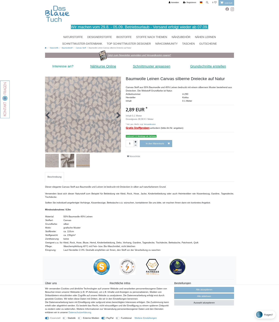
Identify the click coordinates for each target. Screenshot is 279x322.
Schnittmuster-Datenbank (82, 43)
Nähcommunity (166, 43)
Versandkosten (149, 124)
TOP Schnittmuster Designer (129, 43)
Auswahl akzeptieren (204, 302)
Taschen (188, 43)
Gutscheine (208, 43)
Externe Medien (91, 318)
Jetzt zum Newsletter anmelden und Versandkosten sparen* (139, 55)
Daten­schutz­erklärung (80, 312)
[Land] (201, 2)
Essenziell (55, 318)
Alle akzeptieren (204, 289)
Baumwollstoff (66, 48)
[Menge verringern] (135, 145)
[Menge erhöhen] (135, 142)
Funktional (126, 318)
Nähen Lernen (205, 37)
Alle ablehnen (204, 296)
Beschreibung (54, 176)
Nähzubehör (181, 37)
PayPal (110, 318)
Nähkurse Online (103, 66)
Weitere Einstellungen (145, 318)
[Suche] (207, 2)
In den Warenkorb (155, 143)
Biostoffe (124, 37)
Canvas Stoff (80, 48)
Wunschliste (134, 156)
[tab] (54, 177)
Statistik (72, 318)
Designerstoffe (99, 37)
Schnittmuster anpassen (151, 66)
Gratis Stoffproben (138, 127)
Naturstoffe (73, 37)
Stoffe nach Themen (151, 37)
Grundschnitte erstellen (208, 66)
